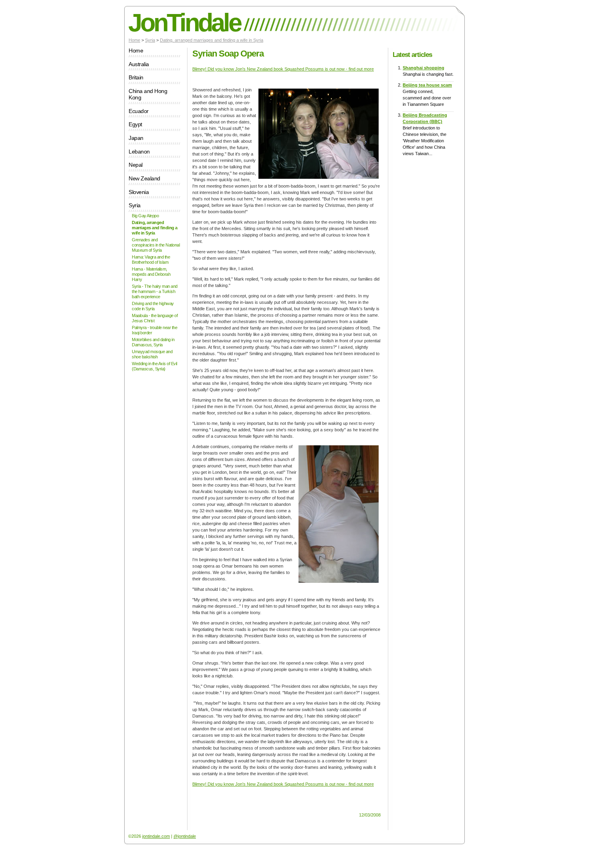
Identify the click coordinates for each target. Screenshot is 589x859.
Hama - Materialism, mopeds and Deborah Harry (151, 274)
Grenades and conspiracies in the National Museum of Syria (156, 245)
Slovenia (139, 192)
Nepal (136, 165)
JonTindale (184, 22)
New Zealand (144, 179)
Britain (136, 78)
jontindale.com (156, 836)
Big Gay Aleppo (145, 215)
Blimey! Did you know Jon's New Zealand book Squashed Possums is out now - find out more (283, 69)
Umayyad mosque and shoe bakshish (152, 354)
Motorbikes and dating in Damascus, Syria (153, 342)
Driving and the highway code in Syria (153, 306)
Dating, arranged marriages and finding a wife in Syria (211, 40)
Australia (139, 64)
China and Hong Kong (148, 94)
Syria (150, 40)
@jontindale (184, 836)
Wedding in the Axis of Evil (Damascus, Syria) (154, 366)
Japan (136, 138)
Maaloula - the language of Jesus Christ (155, 318)
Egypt (135, 124)
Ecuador (139, 111)
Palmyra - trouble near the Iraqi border (154, 330)
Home (134, 40)
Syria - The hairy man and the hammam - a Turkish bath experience (155, 291)
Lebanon (139, 152)
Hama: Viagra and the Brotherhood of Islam (151, 260)
